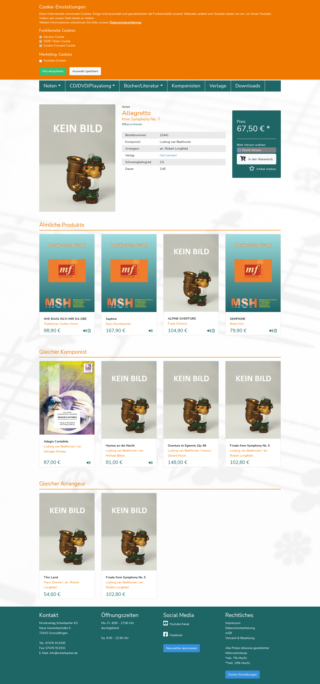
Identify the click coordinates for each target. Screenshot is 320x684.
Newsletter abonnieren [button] (181, 648)
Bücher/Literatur (141, 86)
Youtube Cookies (55, 60)
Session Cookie (54, 37)
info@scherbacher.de (63, 653)
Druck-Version (251, 150)
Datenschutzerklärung (125, 22)
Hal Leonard (168, 155)
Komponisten (186, 86)
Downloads (247, 86)
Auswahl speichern (85, 71)
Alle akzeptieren (53, 71)
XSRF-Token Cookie (57, 41)
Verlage (217, 86)
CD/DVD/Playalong (90, 86)
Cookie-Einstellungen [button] (242, 674)
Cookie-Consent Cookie (59, 45)
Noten (50, 86)
